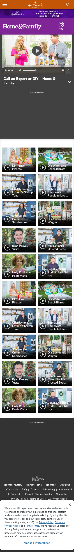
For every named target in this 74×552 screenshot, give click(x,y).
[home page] (35, 4)
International (65, 490)
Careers (35, 490)
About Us (65, 485)
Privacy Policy (18, 499)
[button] (19, 54)
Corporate (16, 494)
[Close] (70, 504)
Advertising (49, 490)
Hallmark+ (51, 485)
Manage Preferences (37, 543)
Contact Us (12, 490)
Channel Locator (43, 494)
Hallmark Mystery (13, 485)
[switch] (19, 70)
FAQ (24, 490)
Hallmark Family (34, 485)
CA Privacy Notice (57, 499)
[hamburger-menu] (5, 4)
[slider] (37, 66)
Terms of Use (37, 499)
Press (28, 494)
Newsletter (61, 494)
